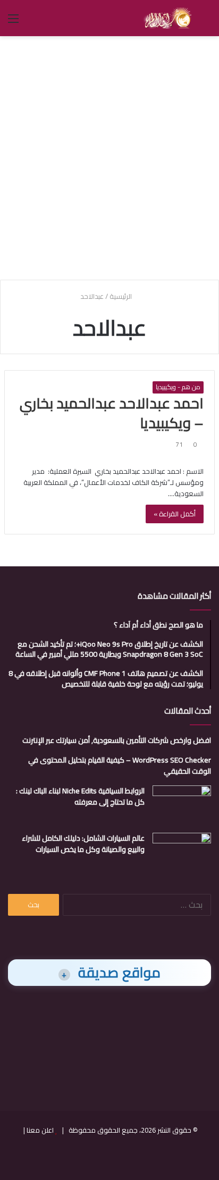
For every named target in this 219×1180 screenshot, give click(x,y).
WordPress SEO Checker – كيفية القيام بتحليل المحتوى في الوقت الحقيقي (119, 765)
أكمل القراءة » (175, 513)
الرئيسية (121, 296)
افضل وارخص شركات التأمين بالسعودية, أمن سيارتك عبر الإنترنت (116, 740)
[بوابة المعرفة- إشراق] (167, 18)
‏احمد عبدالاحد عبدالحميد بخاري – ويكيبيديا (112, 413)
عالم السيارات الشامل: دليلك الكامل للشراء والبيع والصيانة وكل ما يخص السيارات (83, 843)
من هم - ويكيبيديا (178, 387)
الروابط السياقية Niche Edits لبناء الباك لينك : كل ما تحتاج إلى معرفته (80, 796)
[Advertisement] (109, 156)
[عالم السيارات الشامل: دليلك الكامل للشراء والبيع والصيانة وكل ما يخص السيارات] (182, 853)
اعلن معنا (40, 1130)
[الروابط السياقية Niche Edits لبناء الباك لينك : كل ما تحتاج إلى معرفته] (182, 805)
